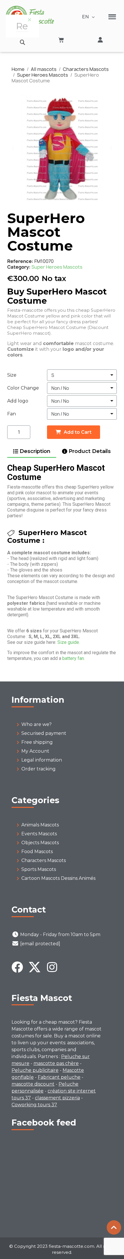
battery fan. (73, 658)
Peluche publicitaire (35, 1070)
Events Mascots (39, 833)
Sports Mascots (38, 869)
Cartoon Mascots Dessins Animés (58, 878)
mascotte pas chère (56, 1063)
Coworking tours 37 (34, 1104)
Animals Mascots (40, 825)
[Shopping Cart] (61, 40)
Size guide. (68, 642)
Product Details (90, 451)
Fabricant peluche (59, 1077)
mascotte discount (33, 1084)
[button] (22, 42)
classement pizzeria (57, 1098)
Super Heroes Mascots (56, 267)
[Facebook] (17, 967)
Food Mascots (37, 851)
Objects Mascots (40, 842)
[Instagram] (52, 967)
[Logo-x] (34, 967)
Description (35, 451)
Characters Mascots (43, 860)
